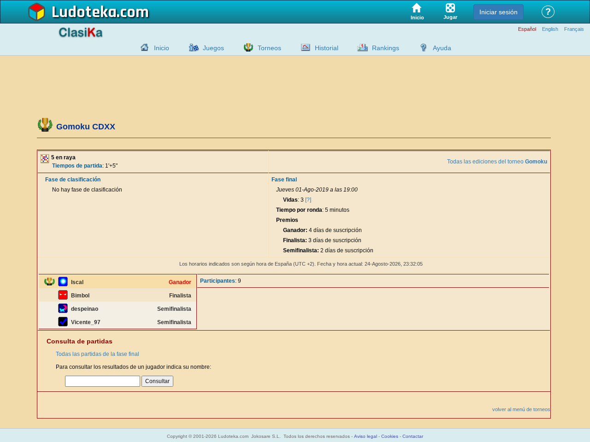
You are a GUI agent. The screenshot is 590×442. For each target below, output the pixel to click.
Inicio (161, 48)
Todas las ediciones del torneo (497, 161)
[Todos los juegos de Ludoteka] (191, 47)
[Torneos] (246, 47)
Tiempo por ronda (299, 210)
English (550, 29)
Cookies (389, 436)
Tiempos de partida (77, 166)
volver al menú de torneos (521, 409)
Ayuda (442, 48)
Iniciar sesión (498, 12)
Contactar (412, 436)
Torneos (269, 48)
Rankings (385, 48)
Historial (326, 48)
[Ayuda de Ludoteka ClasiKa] (421, 47)
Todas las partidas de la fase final (97, 354)
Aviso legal (365, 436)
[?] (308, 200)
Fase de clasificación (72, 179)
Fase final (284, 179)
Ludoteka (84, 12)
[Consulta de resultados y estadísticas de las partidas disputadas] (303, 47)
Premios (287, 220)
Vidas (290, 200)
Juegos (213, 48)
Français (574, 29)
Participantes (217, 281)
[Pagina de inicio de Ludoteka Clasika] (142, 47)
